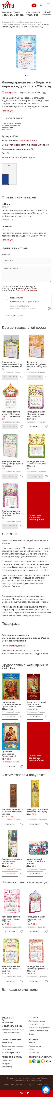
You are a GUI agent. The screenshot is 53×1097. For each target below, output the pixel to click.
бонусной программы (26, 290)
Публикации (34, 1053)
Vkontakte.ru (7, 1067)
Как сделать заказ (37, 1021)
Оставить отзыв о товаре (12, 1046)
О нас (31, 1034)
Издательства (35, 1046)
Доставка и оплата (37, 1024)
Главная (5, 22)
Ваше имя (6, 255)
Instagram (6, 1064)
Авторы (32, 1043)
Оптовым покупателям (38, 1031)
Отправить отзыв (14, 315)
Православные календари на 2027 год (18, 24)
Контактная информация (39, 1028)
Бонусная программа (11, 1053)
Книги (14, 22)
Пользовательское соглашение (27, 1080)
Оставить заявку (14, 118)
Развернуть (8, 111)
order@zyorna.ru (17, 646)
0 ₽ (34, 6)
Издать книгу (7, 1043)
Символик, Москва (28, 141)
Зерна (8, 5)
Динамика (20, 1085)
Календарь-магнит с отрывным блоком (29, 145)
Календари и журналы (29, 22)
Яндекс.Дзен (7, 1060)
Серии (31, 1049)
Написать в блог (9, 1049)
